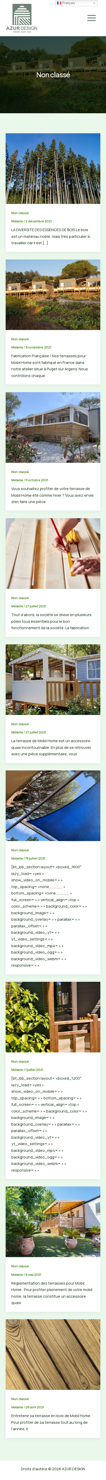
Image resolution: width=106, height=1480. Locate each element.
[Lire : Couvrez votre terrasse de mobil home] (53, 805)
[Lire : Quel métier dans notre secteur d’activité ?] (53, 552)
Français (68, 3)
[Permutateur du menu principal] (91, 18)
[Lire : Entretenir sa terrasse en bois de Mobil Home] (53, 1353)
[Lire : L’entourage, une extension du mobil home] (53, 426)
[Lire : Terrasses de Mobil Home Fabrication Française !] (53, 294)
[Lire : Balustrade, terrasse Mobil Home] (53, 1016)
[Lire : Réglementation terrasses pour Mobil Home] (53, 1221)
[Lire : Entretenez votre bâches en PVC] (53, 679)
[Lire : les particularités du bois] (53, 168)
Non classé (20, 213)
